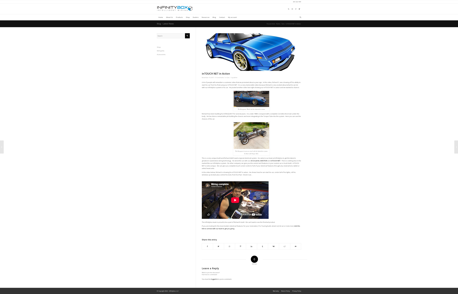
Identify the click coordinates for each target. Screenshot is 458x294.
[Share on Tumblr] (262, 246)
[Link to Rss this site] (288, 9)
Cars (228, 77)
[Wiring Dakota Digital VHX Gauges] (456, 147)
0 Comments (220, 77)
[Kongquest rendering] (251, 52)
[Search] (299, 17)
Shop (159, 47)
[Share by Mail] (295, 246)
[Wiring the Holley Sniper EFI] (2, 147)
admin (235, 77)
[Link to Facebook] (296, 9)
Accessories (161, 54)
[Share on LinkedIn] (251, 246)
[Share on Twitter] (218, 246)
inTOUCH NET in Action (216, 73)
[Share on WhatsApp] (229, 246)
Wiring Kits (160, 51)
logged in (214, 279)
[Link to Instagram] (292, 9)
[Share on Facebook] (207, 246)
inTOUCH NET (275, 161)
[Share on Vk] (273, 246)
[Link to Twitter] (299, 9)
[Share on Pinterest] (240, 246)
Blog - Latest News (165, 23)
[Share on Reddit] (284, 246)
